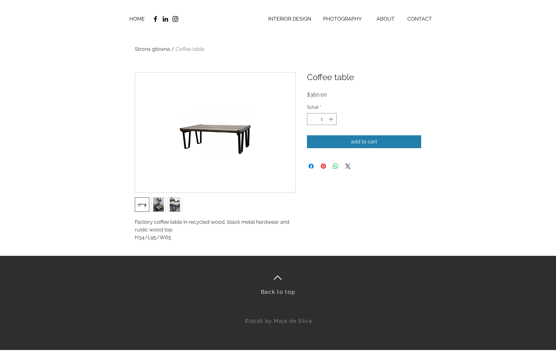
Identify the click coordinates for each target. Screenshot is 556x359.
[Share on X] (348, 166)
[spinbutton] (322, 119)
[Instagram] (175, 19)
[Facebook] (155, 19)
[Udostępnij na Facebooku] (311, 166)
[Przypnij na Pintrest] (323, 166)
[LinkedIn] (165, 19)
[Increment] (332, 119)
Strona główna (152, 49)
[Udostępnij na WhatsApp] (335, 166)
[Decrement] (312, 119)
